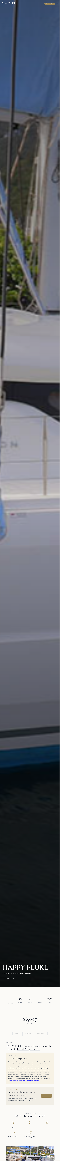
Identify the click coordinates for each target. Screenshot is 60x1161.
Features (28, 1033)
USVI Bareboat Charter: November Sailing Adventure (24, 1080)
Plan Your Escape (49, 3)
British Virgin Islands (28, 1049)
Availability (41, 1033)
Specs (17, 1033)
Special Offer (13, 1148)
